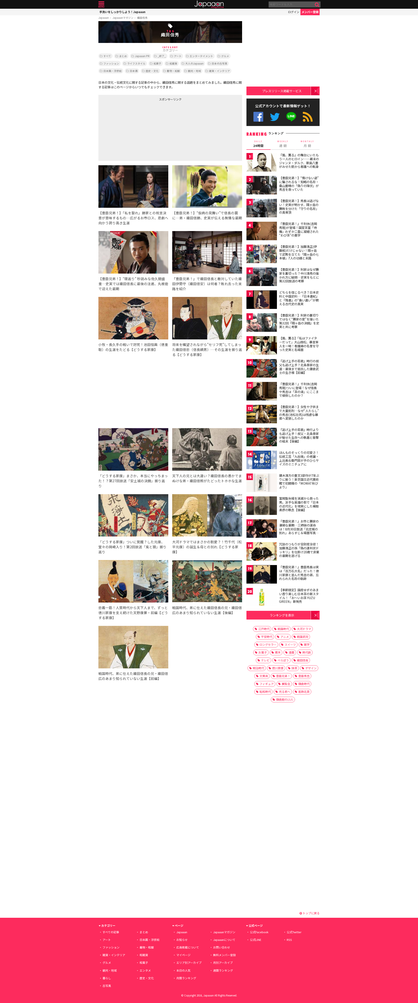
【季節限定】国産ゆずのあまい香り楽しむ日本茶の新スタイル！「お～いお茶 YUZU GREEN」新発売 (299, 595)
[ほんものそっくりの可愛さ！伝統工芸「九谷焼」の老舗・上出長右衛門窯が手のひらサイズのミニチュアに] (261, 460)
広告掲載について (187, 947)
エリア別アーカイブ (189, 962)
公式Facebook (258, 117)
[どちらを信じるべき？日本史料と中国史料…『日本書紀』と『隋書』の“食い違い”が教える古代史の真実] (261, 300)
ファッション (111, 63)
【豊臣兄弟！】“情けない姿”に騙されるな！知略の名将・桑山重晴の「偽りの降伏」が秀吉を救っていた (299, 183)
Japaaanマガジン (123, 17)
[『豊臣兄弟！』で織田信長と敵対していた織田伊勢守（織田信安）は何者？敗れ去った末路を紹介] (207, 253)
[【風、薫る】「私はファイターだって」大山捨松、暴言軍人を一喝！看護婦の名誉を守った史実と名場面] (261, 346)
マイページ (183, 955)
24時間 (258, 144)
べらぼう (283, 660)
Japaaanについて (224, 940)
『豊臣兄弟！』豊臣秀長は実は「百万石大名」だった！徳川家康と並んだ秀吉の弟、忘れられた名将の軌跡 (299, 573)
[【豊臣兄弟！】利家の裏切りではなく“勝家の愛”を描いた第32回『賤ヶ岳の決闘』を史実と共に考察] (261, 323)
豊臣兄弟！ (283, 676)
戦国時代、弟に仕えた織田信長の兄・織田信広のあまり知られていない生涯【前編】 (133, 676)
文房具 (264, 676)
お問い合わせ (221, 947)
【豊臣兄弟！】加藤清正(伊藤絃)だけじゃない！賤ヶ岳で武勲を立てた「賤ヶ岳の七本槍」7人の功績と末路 (299, 252)
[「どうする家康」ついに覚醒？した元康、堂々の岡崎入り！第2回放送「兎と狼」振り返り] (133, 516)
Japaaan (209, 4)
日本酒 (134, 71)
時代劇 (306, 652)
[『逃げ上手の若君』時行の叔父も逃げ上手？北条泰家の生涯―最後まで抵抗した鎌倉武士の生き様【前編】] (261, 369)
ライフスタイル (136, 63)
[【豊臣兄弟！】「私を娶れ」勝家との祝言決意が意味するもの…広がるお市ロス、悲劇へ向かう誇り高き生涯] (133, 187)
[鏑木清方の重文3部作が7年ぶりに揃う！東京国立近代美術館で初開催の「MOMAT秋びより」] (261, 483)
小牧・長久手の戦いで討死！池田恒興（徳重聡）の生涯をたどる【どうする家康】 (133, 347)
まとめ (123, 56)
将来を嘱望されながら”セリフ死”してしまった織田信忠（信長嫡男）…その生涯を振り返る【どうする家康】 (207, 349)
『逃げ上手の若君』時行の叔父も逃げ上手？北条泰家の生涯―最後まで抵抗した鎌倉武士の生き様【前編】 (299, 367)
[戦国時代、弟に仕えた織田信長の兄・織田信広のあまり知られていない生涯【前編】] (133, 648)
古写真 (107, 986)
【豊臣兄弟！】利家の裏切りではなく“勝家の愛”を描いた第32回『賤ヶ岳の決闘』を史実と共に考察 (299, 321)
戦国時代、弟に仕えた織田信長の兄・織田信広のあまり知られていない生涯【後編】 (207, 610)
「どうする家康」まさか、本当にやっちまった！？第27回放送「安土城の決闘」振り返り (133, 480)
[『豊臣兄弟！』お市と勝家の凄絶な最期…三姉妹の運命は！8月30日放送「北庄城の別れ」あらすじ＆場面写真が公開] (261, 529)
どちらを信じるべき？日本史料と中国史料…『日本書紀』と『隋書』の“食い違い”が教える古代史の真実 (299, 298)
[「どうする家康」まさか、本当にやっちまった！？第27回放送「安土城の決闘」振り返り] (133, 450)
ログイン (293, 12)
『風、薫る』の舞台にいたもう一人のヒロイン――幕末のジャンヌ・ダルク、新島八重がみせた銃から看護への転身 (299, 161)
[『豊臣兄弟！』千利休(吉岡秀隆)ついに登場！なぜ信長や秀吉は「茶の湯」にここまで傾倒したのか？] (261, 392)
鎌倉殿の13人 (284, 699)
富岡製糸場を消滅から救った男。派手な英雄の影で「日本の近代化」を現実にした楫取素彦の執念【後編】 (299, 504)
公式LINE (291, 117)
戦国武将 (302, 637)
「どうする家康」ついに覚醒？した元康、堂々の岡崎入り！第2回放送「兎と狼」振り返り (132, 546)
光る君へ (284, 692)
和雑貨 (173, 63)
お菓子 (262, 652)
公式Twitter (275, 117)
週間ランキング (223, 970)
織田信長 (302, 660)
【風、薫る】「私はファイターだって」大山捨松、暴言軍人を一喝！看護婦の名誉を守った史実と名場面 (299, 344)
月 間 (307, 144)
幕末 (278, 652)
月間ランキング (186, 978)
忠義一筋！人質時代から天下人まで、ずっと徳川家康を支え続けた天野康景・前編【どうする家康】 (133, 612)
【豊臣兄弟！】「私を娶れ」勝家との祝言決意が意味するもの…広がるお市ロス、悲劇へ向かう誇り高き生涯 (133, 217)
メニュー (101, 4)
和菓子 (157, 63)
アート (178, 56)
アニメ (284, 637)
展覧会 (286, 684)
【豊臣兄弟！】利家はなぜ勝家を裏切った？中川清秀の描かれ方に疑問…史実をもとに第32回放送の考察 (299, 275)
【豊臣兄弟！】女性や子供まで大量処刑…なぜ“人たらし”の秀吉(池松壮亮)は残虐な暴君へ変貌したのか (299, 412)
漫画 (291, 652)
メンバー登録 (310, 12)
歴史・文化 (152, 71)
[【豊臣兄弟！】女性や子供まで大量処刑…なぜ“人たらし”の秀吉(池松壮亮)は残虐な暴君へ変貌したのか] (261, 415)
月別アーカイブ (223, 962)
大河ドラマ (304, 629)
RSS (308, 117)
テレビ (265, 660)
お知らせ (182, 940)
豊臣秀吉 (304, 676)
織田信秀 (142, 17)
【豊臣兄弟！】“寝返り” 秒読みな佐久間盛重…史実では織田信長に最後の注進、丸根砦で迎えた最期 (133, 283)
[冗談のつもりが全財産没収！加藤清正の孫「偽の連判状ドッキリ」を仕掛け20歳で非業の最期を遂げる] (261, 552)
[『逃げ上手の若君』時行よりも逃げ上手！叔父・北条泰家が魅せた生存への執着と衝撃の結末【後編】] (261, 438)
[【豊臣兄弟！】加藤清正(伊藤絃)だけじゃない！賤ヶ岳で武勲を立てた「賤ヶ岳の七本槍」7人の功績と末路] (261, 254)
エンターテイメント (201, 56)
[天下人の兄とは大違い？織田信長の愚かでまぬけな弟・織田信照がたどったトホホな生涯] (207, 450)
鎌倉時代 (304, 684)
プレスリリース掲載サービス (282, 91)
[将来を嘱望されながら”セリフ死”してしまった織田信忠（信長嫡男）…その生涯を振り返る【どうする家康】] (207, 319)
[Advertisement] (134, 130)
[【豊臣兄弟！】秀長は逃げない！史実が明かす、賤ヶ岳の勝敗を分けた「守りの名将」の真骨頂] (261, 209)
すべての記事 (111, 932)
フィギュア (267, 684)
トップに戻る (311, 913)
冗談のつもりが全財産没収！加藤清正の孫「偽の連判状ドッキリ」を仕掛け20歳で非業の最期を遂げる (299, 550)
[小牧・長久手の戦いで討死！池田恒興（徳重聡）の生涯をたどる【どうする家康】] (133, 319)
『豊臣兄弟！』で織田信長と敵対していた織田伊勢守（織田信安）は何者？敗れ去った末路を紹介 (207, 283)
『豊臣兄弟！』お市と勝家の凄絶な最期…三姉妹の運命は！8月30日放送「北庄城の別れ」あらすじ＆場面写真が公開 (299, 529)
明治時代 (258, 668)
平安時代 (266, 637)
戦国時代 (283, 629)
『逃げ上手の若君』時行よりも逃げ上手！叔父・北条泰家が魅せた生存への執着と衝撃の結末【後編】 (299, 435)
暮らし (107, 978)
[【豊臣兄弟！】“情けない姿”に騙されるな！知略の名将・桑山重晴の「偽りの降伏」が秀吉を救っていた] (261, 186)
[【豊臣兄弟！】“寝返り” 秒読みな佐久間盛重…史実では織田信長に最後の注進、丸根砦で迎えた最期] (133, 253)
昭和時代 (265, 692)
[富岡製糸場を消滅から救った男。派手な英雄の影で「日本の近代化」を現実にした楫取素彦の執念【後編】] (261, 506)
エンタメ (145, 970)
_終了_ (162, 56)
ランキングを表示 (282, 615)
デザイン (311, 668)
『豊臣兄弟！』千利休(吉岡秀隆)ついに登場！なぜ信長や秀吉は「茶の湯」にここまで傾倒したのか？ (299, 389)
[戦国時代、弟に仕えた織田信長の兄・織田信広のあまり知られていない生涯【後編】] (207, 582)
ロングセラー (268, 644)
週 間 (282, 144)
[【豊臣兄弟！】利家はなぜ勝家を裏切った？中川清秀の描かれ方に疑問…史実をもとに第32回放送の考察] (261, 277)
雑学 (307, 644)
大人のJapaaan (194, 63)
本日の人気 (183, 970)
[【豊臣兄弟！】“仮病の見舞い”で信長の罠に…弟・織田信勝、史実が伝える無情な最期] (207, 187)
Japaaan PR (142, 56)
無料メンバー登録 (224, 955)
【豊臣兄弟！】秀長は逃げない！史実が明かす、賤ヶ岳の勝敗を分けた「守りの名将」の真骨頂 (299, 206)
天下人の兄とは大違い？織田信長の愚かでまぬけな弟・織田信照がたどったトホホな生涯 (207, 478)
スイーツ (290, 644)
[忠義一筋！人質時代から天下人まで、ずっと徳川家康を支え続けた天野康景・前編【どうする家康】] (133, 582)
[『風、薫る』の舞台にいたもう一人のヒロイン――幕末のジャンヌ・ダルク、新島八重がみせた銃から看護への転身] (261, 163)
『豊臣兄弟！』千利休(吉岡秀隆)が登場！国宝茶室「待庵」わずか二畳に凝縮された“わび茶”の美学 (299, 229)
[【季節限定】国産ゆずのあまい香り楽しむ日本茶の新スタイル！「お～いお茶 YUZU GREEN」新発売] (261, 598)
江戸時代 (264, 629)
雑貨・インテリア (219, 71)
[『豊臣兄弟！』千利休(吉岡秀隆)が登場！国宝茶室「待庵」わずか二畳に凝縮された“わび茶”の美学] (261, 232)
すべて (107, 56)
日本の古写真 (219, 63)
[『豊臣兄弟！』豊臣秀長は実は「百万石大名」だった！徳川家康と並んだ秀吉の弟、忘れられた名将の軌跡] (261, 575)
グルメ (225, 56)
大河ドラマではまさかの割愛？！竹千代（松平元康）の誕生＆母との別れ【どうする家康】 (207, 546)
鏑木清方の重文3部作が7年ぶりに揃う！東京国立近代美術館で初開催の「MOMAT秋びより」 (299, 481)
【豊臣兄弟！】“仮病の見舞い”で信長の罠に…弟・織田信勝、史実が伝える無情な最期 (207, 215)
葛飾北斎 (304, 692)
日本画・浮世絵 (112, 71)
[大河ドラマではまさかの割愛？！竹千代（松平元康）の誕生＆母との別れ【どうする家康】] (207, 516)
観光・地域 (194, 71)
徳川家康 (277, 668)
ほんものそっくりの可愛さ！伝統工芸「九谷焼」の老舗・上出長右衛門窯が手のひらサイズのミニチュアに (299, 458)
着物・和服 (173, 71)
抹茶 (294, 668)
